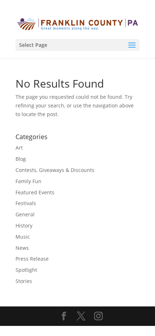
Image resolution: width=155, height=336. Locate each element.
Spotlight (26, 269)
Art (19, 147)
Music (22, 236)
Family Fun (28, 181)
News (22, 247)
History (23, 225)
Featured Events (34, 192)
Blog (20, 158)
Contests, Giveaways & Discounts (54, 170)
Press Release (32, 258)
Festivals (25, 203)
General (25, 214)
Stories (23, 281)
